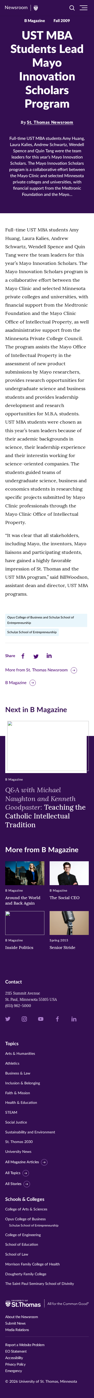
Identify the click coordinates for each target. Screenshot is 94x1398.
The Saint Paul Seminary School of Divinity (39, 1284)
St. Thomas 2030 (19, 1142)
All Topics (12, 1173)
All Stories (13, 1184)
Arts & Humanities (20, 1054)
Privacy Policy (15, 1364)
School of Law (16, 1254)
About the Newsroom (21, 1317)
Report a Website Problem (24, 1345)
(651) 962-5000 (18, 1005)
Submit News (15, 1323)
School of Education (21, 1245)
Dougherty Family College (25, 1274)
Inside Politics (19, 947)
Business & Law (17, 1073)
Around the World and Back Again (22, 900)
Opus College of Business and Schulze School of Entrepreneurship (40, 620)
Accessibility (14, 1358)
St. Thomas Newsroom (50, 122)
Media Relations (17, 1330)
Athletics (12, 1063)
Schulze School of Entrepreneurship (32, 632)
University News (18, 1152)
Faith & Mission (17, 1093)
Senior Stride (62, 947)
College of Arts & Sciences (26, 1209)
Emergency (13, 1371)
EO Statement (15, 1351)
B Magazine (15, 683)
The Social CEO (65, 897)
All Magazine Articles (22, 1162)
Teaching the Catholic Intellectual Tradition (45, 807)
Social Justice (16, 1122)
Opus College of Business (31, 1222)
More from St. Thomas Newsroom (36, 670)
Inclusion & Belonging (22, 1083)
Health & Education (21, 1103)
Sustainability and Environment (30, 1132)
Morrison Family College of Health (32, 1264)
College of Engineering (23, 1235)
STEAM (11, 1112)
